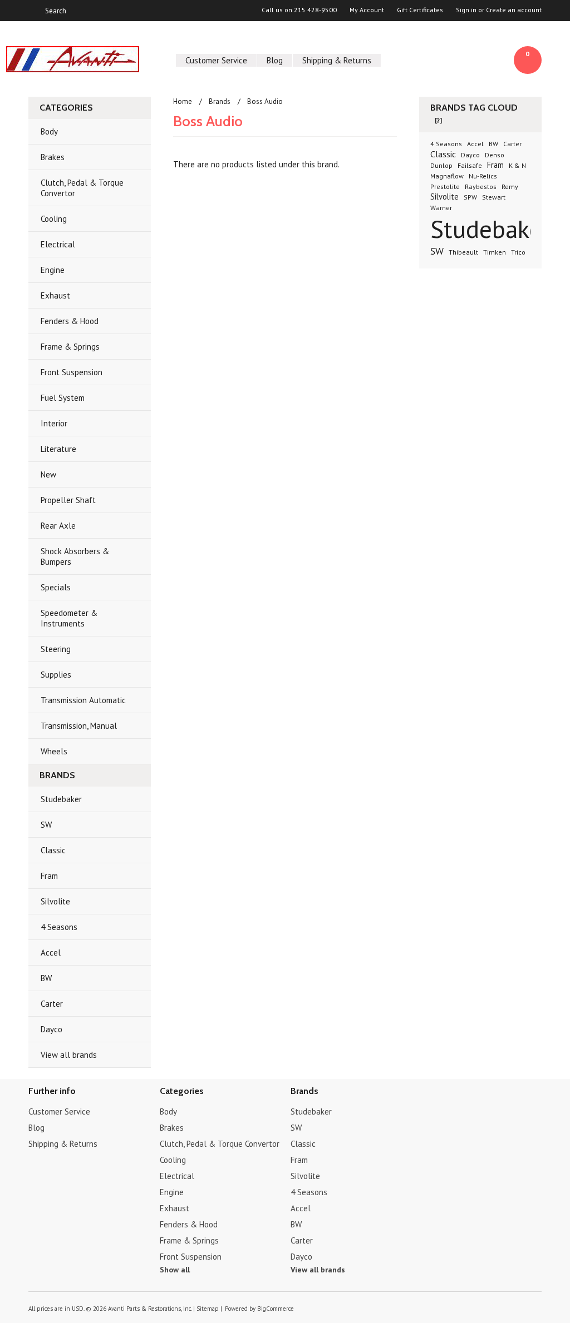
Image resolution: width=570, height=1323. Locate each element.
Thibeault (463, 252)
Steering (56, 649)
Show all (175, 1270)
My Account (367, 10)
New (48, 474)
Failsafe (470, 165)
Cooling (54, 218)
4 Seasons (59, 927)
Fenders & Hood (70, 321)
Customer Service (216, 60)
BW (46, 978)
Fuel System (63, 397)
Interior (54, 423)
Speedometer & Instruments (69, 618)
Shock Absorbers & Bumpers (75, 556)
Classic (53, 850)
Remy (510, 186)
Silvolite (55, 901)
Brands (219, 101)
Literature (58, 449)
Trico (518, 252)
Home (182, 101)
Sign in (466, 10)
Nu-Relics (483, 176)
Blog (275, 60)
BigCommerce (275, 1308)
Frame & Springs (70, 346)
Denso (494, 155)
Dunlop (441, 165)
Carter (52, 1003)
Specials (56, 587)
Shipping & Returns (336, 60)
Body (49, 131)
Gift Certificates (420, 10)
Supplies (56, 674)
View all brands (69, 1055)
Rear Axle (58, 525)
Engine (53, 270)
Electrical (58, 244)
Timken (494, 252)
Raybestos (481, 186)
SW (46, 824)
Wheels (54, 751)
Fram (49, 876)
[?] (438, 120)
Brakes (53, 157)
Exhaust (55, 295)
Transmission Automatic (83, 700)
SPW (470, 197)
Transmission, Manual (79, 725)
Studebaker (61, 799)
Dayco (51, 1029)
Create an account (514, 10)
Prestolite (445, 186)
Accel (51, 952)
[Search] (33, 11)
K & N (517, 165)
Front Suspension (71, 372)
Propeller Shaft (68, 500)
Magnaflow (447, 176)
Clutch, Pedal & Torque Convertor (82, 187)
